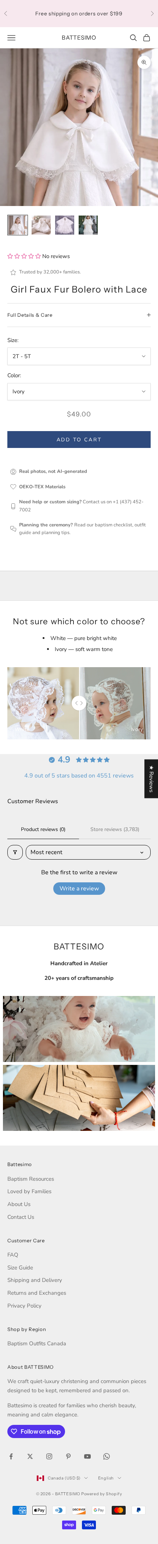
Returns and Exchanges (36, 1293)
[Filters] (15, 852)
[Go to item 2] (41, 225)
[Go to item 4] (88, 225)
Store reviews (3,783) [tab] (114, 829)
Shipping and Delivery (34, 1280)
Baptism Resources (30, 1179)
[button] (24, 256)
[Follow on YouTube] (87, 1456)
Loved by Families (29, 1191)
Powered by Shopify (101, 1493)
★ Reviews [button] (151, 779)
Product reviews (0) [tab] (43, 829)
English (106, 1478)
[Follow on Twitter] (30, 1456)
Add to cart (79, 439)
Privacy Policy (24, 1305)
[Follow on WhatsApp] (106, 1456)
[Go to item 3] (64, 225)
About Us (18, 1204)
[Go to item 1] (17, 225)
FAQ (12, 1254)
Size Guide (20, 1267)
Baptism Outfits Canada (36, 1343)
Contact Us (20, 1217)
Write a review (79, 889)
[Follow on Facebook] (11, 1456)
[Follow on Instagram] (49, 1456)
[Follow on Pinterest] (68, 1456)
